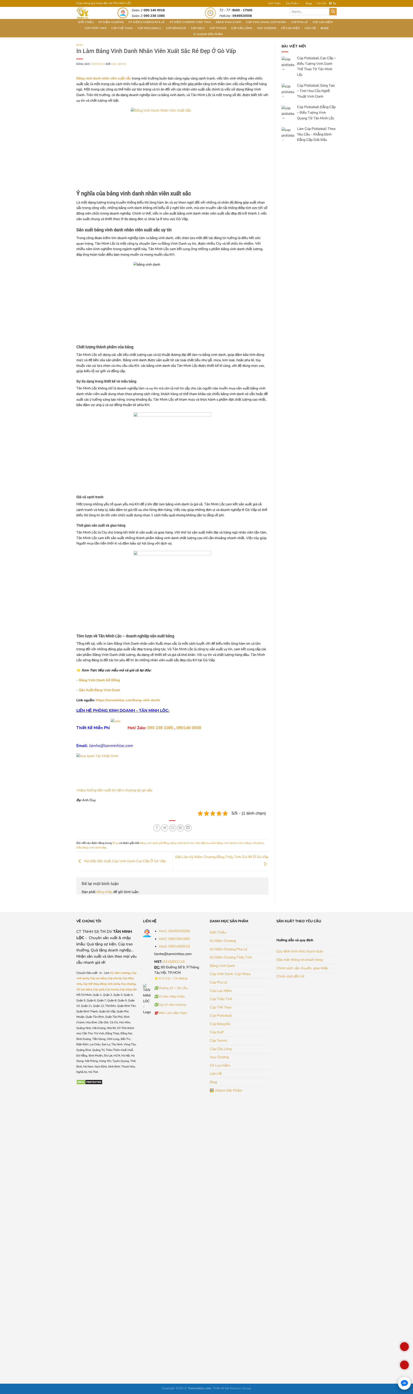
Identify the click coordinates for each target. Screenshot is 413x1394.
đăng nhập (104, 892)
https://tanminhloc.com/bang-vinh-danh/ (127, 700)
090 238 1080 (160, 728)
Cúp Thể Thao (122, 28)
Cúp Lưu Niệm (323, 22)
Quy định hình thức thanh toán (299, 951)
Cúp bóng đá (128, 989)
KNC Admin (118, 64)
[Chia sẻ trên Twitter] (164, 827)
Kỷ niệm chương (120, 973)
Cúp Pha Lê (299, 22)
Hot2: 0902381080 (174, 939)
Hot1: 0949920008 (174, 931)
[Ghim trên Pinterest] (180, 827)
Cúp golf (98, 989)
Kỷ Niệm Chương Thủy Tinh (190, 22)
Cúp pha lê (114, 978)
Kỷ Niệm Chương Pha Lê (146, 22)
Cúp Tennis (218, 28)
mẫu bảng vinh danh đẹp (91, 847)
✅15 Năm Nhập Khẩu (169, 996)
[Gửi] (333, 11)
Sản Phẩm (292, 3)
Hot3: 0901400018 (174, 946)
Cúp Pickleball (150, 28)
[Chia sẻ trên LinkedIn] (188, 827)
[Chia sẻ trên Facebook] (156, 827)
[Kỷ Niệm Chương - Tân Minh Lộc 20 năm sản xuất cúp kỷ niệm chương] (92, 13)
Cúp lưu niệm (98, 978)
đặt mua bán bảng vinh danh (218, 843)
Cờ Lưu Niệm (290, 28)
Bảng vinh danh (109, 984)
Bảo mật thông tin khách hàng (299, 959)
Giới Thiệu (274, 3)
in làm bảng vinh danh (250, 843)
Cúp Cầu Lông (241, 28)
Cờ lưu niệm (83, 989)
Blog (309, 3)
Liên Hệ (321, 3)
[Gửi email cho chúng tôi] (330, 3)
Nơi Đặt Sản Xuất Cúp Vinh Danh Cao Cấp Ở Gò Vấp (124, 861)
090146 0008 (188, 728)
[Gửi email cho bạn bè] (172, 827)
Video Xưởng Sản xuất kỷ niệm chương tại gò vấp (114, 790)
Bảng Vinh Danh (229, 22)
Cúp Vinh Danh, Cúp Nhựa (266, 22)
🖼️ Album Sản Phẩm (208, 34)
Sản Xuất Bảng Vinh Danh (99, 690)
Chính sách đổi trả (290, 976)
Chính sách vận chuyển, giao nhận (302, 968)
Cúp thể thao (90, 984)
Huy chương (127, 984)
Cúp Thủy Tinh (95, 28)
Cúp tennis (111, 989)
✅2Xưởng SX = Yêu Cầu (171, 988)
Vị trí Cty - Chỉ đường (172, 978)
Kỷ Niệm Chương (111, 22)
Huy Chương (266, 28)
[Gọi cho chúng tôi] (334, 3)
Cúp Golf (198, 28)
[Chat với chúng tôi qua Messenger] (404, 1383)
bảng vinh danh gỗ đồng (154, 843)
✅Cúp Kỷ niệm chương (170, 1005)
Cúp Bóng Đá (176, 28)
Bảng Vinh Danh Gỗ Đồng (99, 680)
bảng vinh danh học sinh (185, 843)
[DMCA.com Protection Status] (89, 1082)
